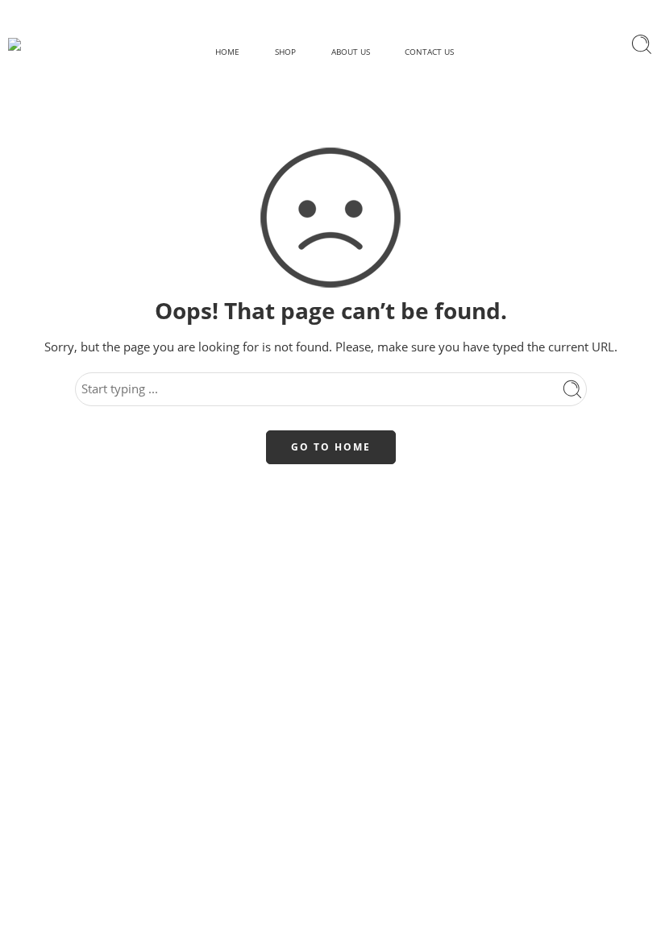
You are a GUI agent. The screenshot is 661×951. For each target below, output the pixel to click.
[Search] (641, 44)
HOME (227, 51)
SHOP (285, 51)
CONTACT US (429, 51)
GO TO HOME (331, 447)
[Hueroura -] (41, 44)
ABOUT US (350, 51)
